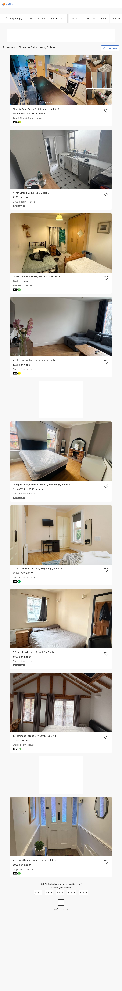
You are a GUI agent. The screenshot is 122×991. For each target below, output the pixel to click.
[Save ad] (106, 111)
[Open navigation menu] (117, 4)
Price (74, 18)
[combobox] (34, 18)
